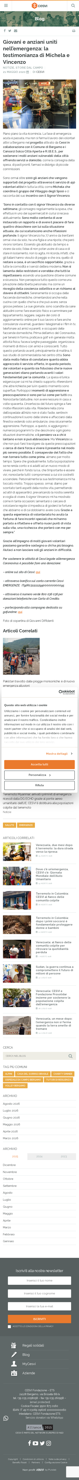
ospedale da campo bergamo (23, 1079)
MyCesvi (29, 1364)
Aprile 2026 (10, 1131)
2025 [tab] (15, 1156)
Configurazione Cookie (56, 1462)
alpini (8, 1074)
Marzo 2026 (10, 1138)
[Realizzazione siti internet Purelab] (39, 1470)
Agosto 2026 (11, 1103)
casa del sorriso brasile (32, 1074)
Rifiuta (39, 785)
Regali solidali (33, 1345)
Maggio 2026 (11, 1124)
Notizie (8, 67)
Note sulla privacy (58, 1459)
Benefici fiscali (19, 1462)
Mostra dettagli (57, 753)
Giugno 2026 (11, 1117)
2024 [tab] (39, 1156)
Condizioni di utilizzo (33, 1459)
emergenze (26, 825)
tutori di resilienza (58, 1079)
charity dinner (62, 1074)
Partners (36, 1462)
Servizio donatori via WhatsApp (44, 1417)
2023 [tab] (64, 1156)
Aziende (28, 1373)
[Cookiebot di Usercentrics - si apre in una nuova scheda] (59, 692)
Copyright (13, 1459)
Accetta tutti (39, 764)
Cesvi (40, 72)
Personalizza (37, 775)
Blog (26, 1355)
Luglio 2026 (10, 1110)
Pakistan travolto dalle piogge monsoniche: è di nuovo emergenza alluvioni (39, 686)
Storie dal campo (29, 67)
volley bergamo (15, 1085)
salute (9, 825)
